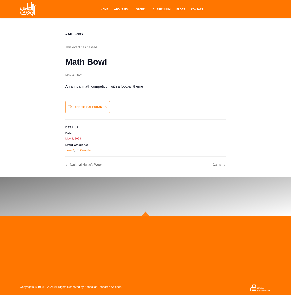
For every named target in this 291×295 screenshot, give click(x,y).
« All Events (74, 34)
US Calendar (84, 150)
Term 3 (69, 150)
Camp (217, 164)
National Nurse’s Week (85, 164)
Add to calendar (88, 107)
